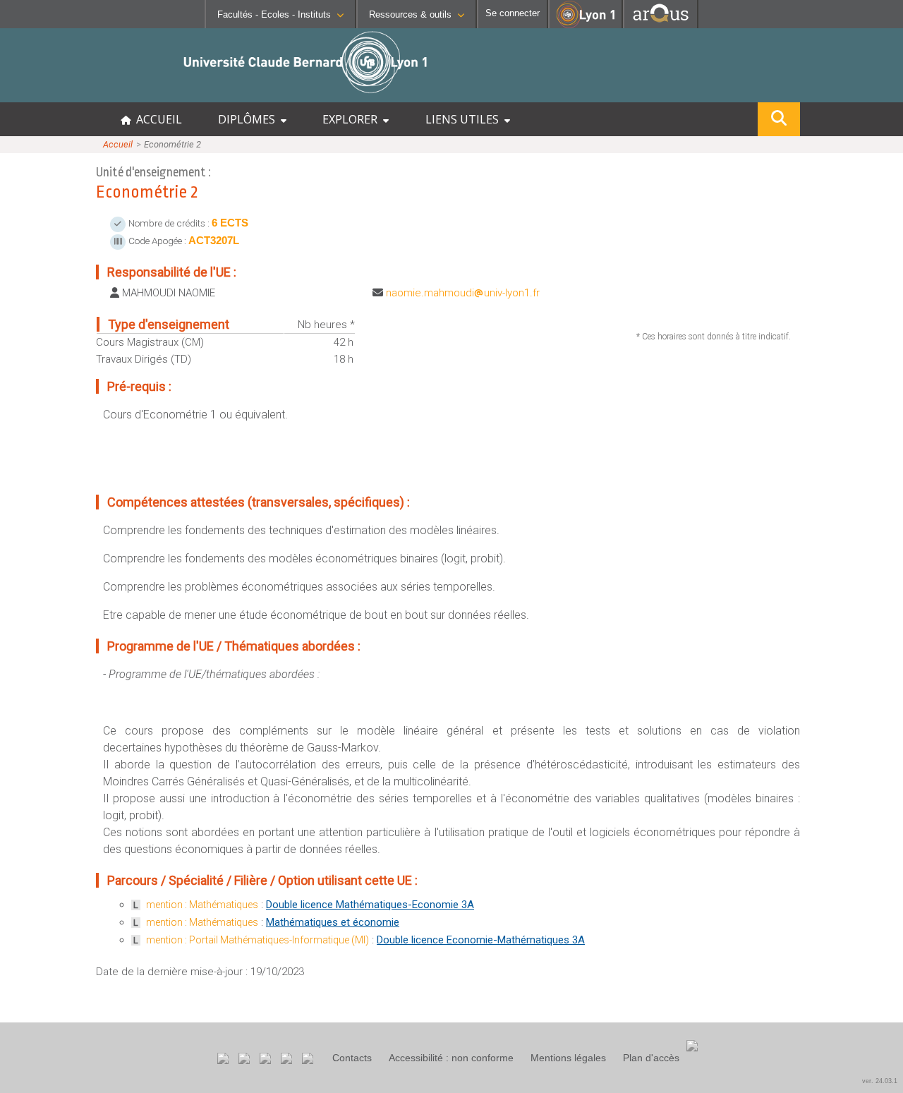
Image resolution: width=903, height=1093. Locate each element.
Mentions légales (568, 1057)
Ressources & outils (410, 14)
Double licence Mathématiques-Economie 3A (370, 904)
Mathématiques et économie (332, 922)
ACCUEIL (156, 119)
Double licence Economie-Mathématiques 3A (481, 940)
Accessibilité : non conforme (451, 1057)
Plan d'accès (651, 1057)
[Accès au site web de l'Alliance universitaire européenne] (660, 24)
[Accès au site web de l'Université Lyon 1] (585, 25)
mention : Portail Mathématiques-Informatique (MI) (257, 940)
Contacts (352, 1057)
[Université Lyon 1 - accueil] (124, 95)
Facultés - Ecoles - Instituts (274, 14)
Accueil (118, 144)
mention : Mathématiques (202, 904)
